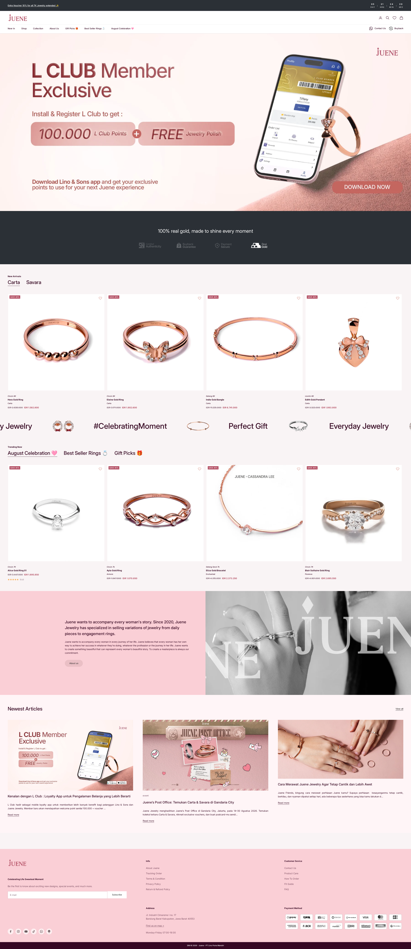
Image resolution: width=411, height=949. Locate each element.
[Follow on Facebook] (10, 931)
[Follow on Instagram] (18, 931)
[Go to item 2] (187, 245)
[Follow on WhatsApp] (41, 931)
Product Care (291, 873)
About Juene (152, 868)
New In (11, 28)
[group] (205, 122)
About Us (54, 28)
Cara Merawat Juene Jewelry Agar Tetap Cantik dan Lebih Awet (325, 784)
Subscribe (117, 894)
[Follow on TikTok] (33, 931)
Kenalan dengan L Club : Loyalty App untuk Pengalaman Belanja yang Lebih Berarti (69, 796)
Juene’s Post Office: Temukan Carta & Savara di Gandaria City (188, 802)
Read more (13, 814)
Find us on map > (155, 925)
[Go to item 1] (150, 245)
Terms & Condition (155, 878)
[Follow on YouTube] (26, 931)
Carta (14, 282)
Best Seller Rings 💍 (94, 28)
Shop (24, 28)
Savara (33, 282)
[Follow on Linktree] (49, 931)
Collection (38, 28)
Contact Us (290, 868)
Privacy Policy (153, 884)
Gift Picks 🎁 (71, 28)
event (146, 795)
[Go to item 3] (224, 245)
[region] (205, 122)
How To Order (291, 878)
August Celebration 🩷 (122, 28)
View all (399, 708)
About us (73, 663)
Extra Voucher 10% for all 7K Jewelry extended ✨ (33, 5)
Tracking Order (154, 873)
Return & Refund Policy (158, 889)
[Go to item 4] (261, 245)
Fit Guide (289, 884)
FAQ (286, 889)
